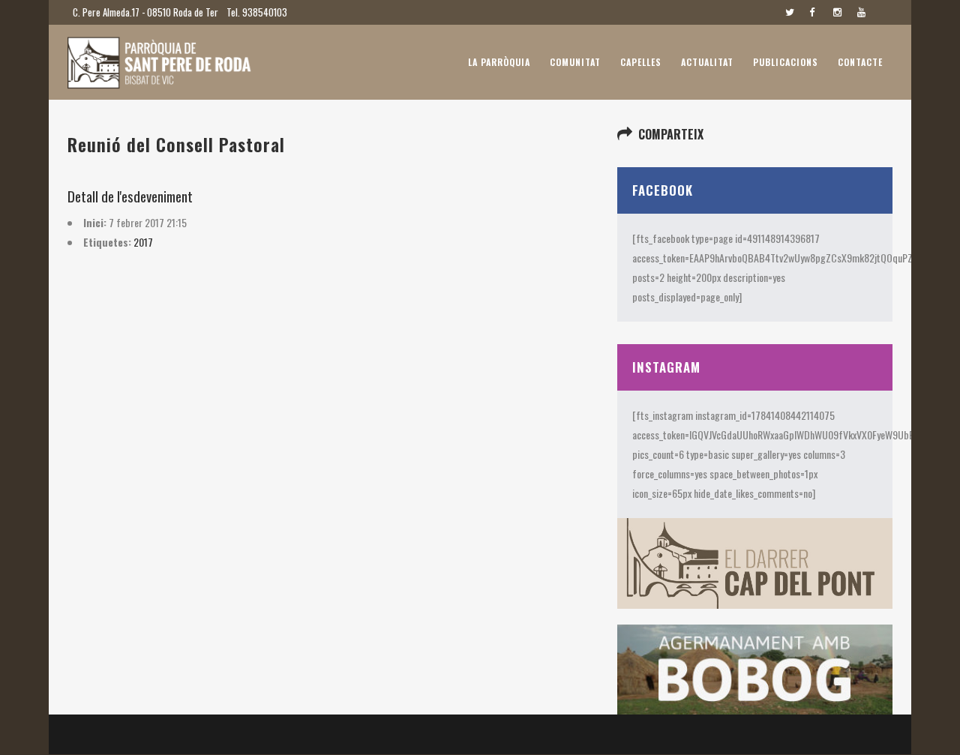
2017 (143, 242)
